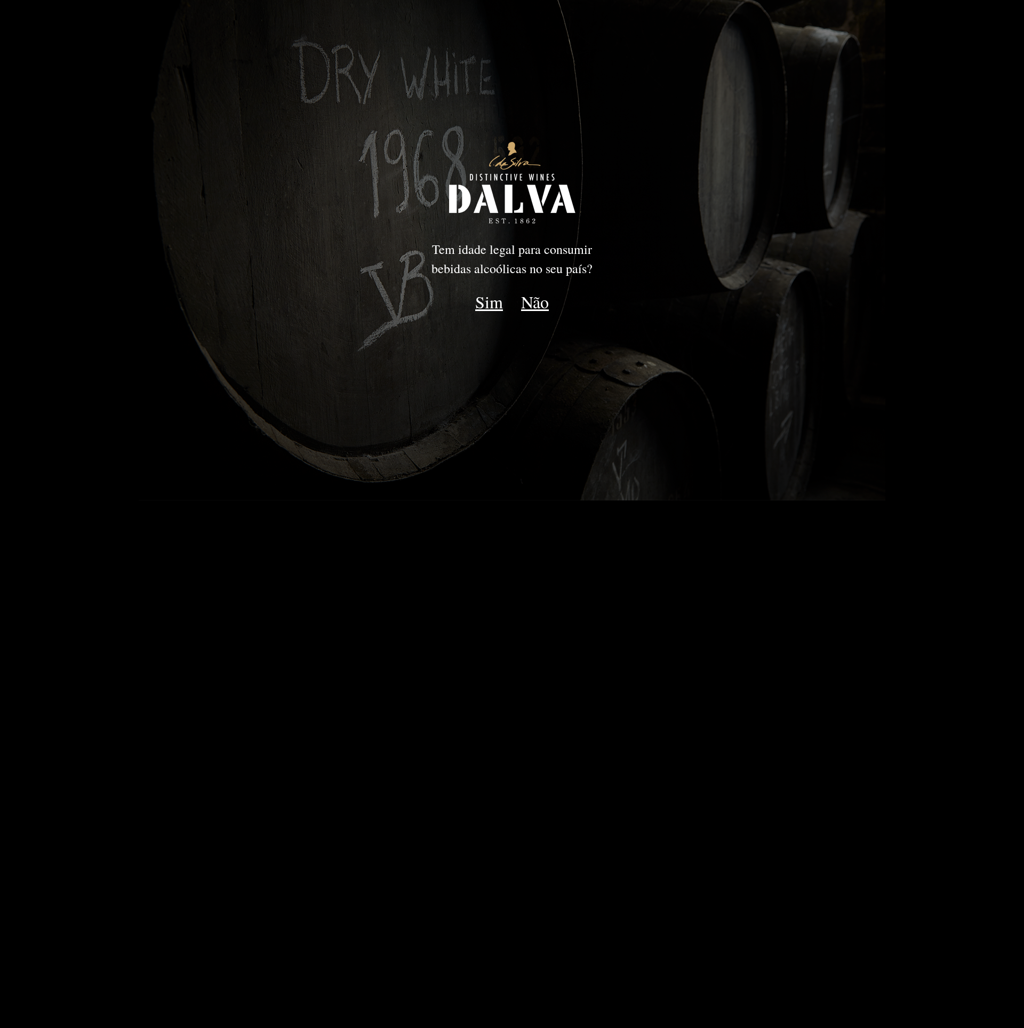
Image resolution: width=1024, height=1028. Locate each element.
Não (535, 301)
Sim (489, 301)
